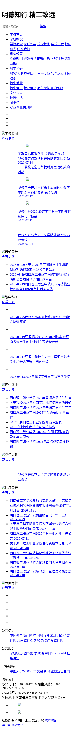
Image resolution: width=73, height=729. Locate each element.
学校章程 (57, 44)
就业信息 (30, 88)
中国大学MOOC (21, 671)
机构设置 (16, 54)
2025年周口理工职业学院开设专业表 (36, 422)
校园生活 (16, 98)
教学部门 (53, 59)
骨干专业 (43, 73)
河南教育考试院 (28, 640)
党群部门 (16, 59)
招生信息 (16, 88)
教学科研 (16, 68)
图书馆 (14, 102)
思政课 (39, 653)
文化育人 (16, 93)
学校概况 (16, 39)
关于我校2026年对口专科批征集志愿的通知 (40, 403)
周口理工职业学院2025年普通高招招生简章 (40, 407)
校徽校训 (43, 44)
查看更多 (8, 138)
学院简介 (16, 44)
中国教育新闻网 (21, 635)
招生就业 (16, 83)
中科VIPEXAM (55, 653)
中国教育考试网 (44, 635)
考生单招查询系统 (50, 88)
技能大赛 (57, 73)
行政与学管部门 (35, 59)
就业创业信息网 (21, 107)
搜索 (43, 26)
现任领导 (30, 44)
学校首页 (16, 34)
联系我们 (23, 49)
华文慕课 (39, 671)
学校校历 (16, 653)
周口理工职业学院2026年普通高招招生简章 (40, 398)
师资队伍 (30, 73)
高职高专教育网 (52, 640)
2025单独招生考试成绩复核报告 (32, 427)
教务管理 (16, 73)
